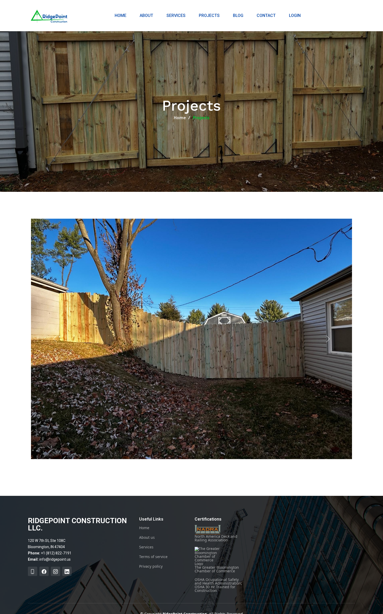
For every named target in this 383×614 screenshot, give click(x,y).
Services (176, 15)
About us (147, 537)
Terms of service (153, 557)
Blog (238, 15)
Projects (209, 15)
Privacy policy (151, 566)
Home (120, 15)
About (146, 15)
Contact (266, 15)
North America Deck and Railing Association (216, 538)
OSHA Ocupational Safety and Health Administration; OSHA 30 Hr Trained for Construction (218, 585)
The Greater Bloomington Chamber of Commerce (217, 569)
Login (295, 15)
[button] (55, 339)
